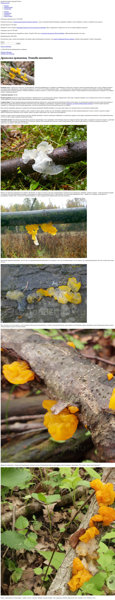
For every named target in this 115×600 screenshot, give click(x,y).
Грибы (18, 43)
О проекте (7, 14)
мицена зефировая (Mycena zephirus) (64, 39)
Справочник (7, 8)
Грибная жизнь (8, 7)
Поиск (2, 42)
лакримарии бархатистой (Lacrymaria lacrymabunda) (31, 27)
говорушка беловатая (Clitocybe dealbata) (52, 33)
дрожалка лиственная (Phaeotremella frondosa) (80, 103)
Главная (6, 5)
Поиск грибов (8, 16)
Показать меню (5, 3)
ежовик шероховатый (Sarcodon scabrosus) (26, 22)
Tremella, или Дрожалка (7, 53)
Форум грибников (6, 46)
